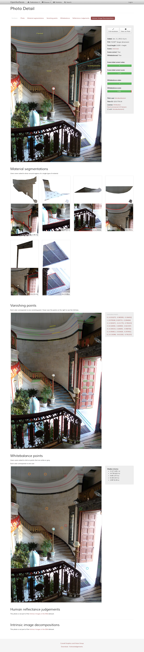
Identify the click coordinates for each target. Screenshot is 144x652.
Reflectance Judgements (81, 18)
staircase (115, 49)
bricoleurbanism (120, 98)
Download (64, 647)
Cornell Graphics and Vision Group (72, 643)
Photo (23, 18)
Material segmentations (35, 18)
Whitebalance (65, 18)
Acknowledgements (76, 647)
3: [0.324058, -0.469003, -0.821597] (119, 326)
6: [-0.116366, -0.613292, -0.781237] (119, 334)
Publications (34, 2)
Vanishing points (52, 18)
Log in (131, 2)
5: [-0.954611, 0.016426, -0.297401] (119, 332)
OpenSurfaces (17, 2)
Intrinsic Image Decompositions (103, 18)
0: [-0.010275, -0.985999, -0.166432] (119, 317)
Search (68, 2)
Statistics (58, 2)
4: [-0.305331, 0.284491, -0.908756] (119, 329)
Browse (47, 2)
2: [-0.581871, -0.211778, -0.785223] (119, 323)
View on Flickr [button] (125, 31)
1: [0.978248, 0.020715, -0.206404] (119, 320)
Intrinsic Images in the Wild (39, 614)
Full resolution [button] (113, 31)
